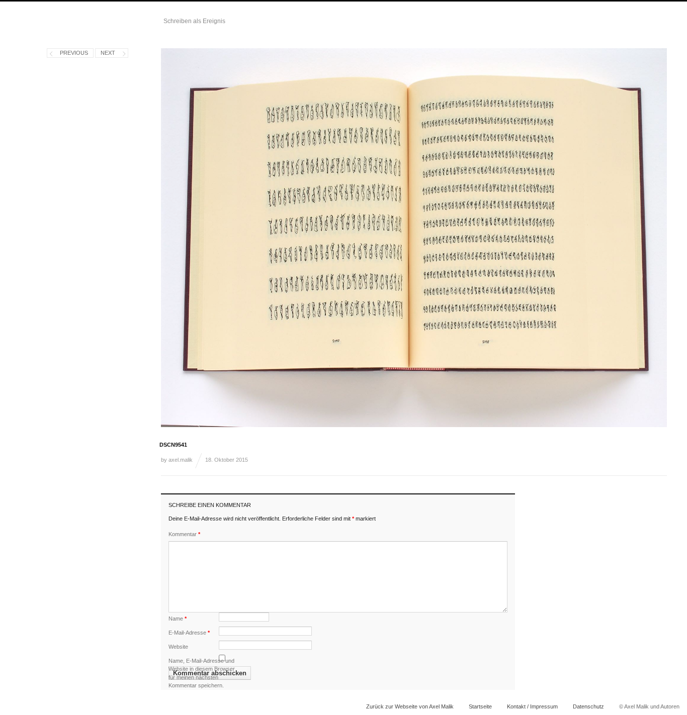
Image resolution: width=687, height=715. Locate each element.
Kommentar (184, 534)
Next (108, 53)
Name (177, 619)
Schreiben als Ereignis (194, 21)
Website (178, 647)
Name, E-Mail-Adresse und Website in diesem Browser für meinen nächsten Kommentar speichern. (201, 673)
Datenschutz (588, 706)
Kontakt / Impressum (532, 706)
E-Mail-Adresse (189, 633)
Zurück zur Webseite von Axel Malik (410, 706)
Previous (74, 53)
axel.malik (180, 460)
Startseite (480, 706)
